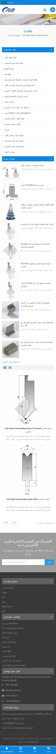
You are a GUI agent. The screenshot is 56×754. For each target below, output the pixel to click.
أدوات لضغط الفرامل (9, 633)
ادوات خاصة (9, 102)
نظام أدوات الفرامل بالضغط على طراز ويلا (21, 79)
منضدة (7, 129)
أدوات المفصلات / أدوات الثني (32, 165)
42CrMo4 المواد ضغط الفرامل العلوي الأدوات (35, 265)
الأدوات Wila (6, 651)
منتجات (4, 592)
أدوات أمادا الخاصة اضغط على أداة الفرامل (37, 224)
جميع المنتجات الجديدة (10, 361)
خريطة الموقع (7, 606)
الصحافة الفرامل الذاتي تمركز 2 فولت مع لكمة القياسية (36, 344)
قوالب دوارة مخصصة (13, 124)
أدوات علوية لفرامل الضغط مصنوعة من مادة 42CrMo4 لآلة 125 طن (26, 714)
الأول (6, 522)
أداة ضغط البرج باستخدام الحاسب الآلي (20, 85)
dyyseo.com (33, 742)
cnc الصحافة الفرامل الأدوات (12, 628)
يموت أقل (5, 637)
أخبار (3, 597)
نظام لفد (8, 74)
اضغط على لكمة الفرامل (14, 140)
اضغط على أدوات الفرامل (11, 660)
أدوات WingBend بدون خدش (32, 185)
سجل (49, 562)
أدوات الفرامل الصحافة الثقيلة (16, 96)
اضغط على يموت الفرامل (14, 146)
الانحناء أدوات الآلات (9, 642)
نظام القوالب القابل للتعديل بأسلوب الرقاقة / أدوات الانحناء (37, 206)
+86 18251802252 (13, 701)
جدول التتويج (9, 68)
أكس (3, 611)
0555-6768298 (11, 685)
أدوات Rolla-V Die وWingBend (17, 113)
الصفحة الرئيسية (14, 35)
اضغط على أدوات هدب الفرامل (17, 107)
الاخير (14, 522)
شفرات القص (10, 152)
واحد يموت (6, 646)
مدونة (4, 602)
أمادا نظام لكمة (10, 57)
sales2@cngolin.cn (13, 690)
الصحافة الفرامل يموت (10, 623)
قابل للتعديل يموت (8, 656)
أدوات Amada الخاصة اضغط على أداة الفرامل (35, 285)
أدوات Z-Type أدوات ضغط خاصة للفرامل (21, 90)
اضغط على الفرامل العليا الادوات (13, 665)
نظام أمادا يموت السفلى (14, 63)
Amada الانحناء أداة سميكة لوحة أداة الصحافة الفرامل (35, 246)
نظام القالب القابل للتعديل (14, 118)
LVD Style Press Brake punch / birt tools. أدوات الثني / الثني (28, 430)
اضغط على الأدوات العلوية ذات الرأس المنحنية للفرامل (35, 304)
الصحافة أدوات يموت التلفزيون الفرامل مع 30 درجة (37, 324)
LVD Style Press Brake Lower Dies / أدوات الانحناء (28, 499)
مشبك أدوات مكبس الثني (14, 135)
